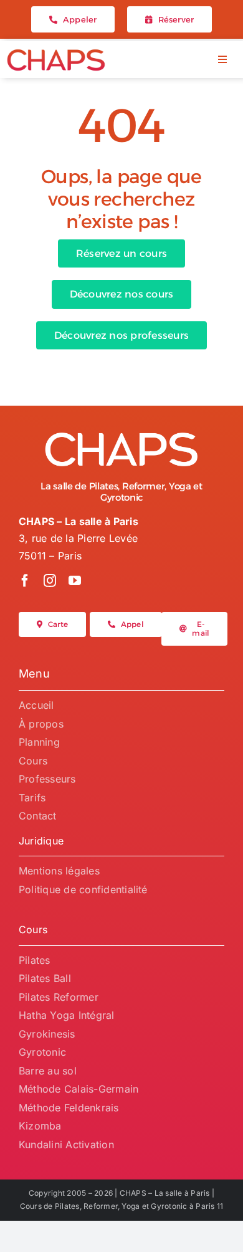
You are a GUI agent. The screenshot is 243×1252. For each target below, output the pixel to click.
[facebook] (25, 580)
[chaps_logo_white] (121, 435)
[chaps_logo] (56, 53)
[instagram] (50, 580)
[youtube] (75, 580)
